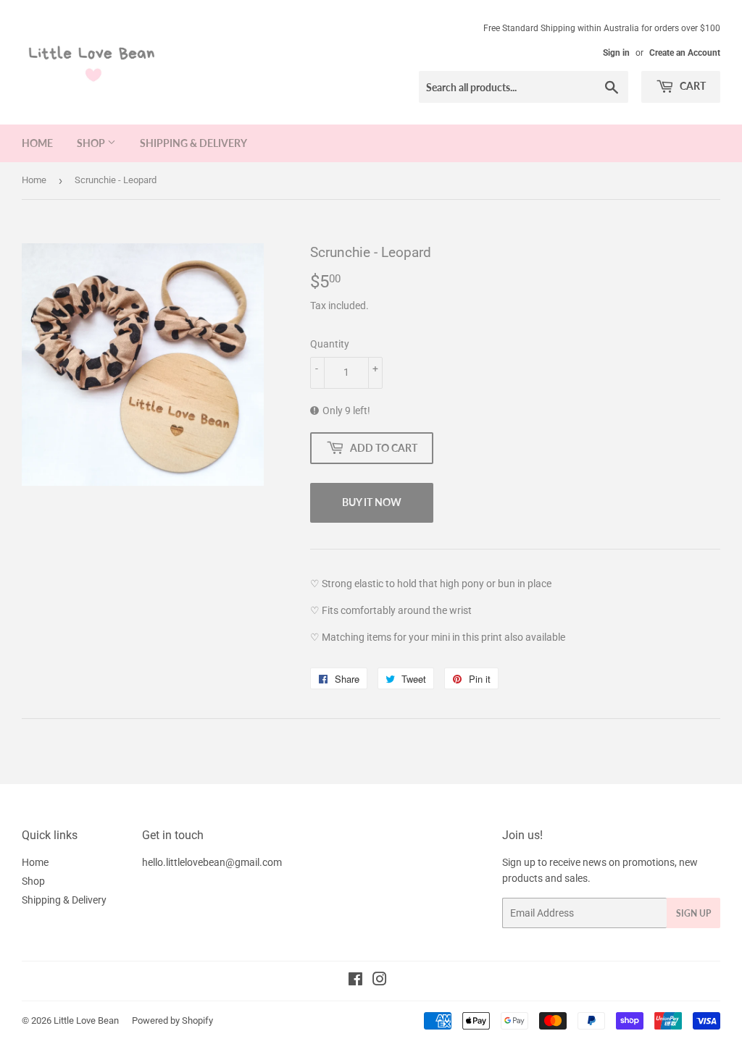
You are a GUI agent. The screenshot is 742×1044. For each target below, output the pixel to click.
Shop (92, 143)
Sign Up (693, 913)
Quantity (329, 344)
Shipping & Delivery (193, 143)
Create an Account (684, 53)
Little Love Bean (86, 1020)
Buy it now (371, 502)
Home (37, 143)
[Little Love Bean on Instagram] (379, 981)
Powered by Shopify (172, 1020)
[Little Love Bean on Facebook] (355, 981)
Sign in (616, 53)
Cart (692, 86)
